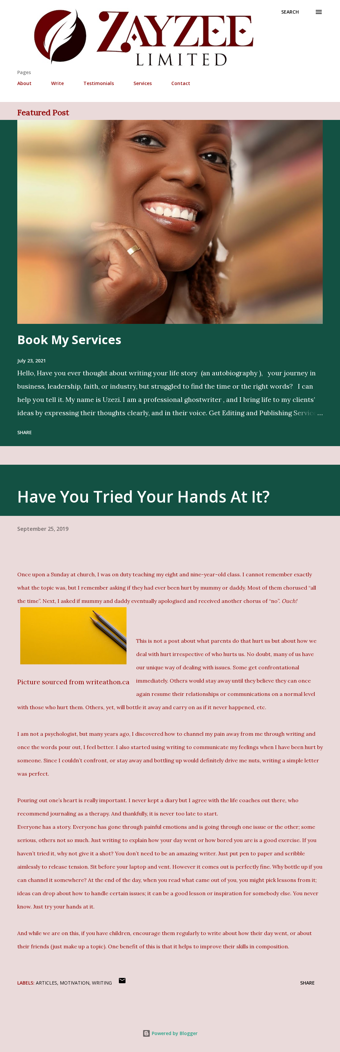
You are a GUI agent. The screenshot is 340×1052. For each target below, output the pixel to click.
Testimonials (98, 83)
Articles (46, 983)
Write (57, 83)
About (24, 83)
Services (142, 83)
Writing (102, 983)
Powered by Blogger (174, 1033)
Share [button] (24, 432)
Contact (180, 83)
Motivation (74, 983)
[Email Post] (122, 983)
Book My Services (69, 340)
